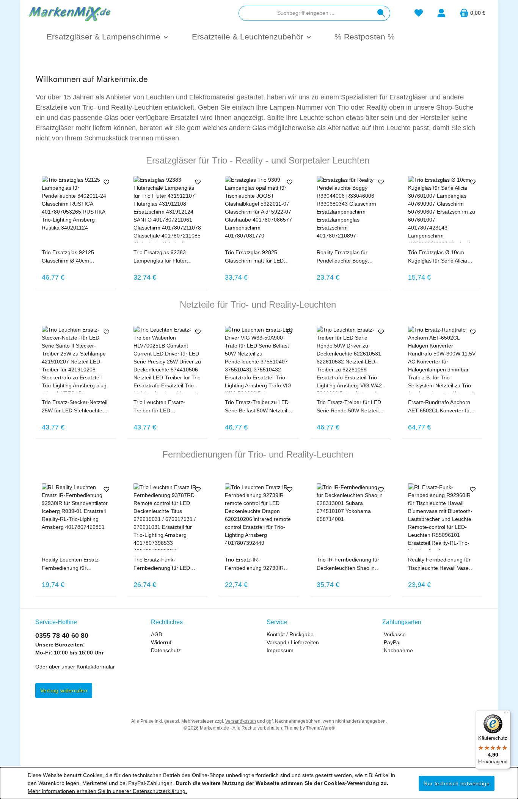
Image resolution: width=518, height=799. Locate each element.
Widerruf (161, 642)
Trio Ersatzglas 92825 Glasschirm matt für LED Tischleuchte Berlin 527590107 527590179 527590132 (254, 257)
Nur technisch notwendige (457, 783)
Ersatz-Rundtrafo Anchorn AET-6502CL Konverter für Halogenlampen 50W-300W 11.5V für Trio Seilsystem (441, 407)
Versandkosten (240, 721)
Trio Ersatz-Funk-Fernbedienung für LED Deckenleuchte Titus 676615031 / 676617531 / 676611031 (164, 564)
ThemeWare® (320, 728)
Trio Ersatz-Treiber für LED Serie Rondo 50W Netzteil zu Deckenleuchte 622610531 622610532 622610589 (349, 407)
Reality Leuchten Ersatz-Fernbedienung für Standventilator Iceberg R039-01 (71, 564)
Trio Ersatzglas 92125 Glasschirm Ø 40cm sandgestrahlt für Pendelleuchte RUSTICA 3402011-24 (71, 257)
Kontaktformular (96, 667)
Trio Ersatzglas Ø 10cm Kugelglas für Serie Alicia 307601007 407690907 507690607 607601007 (437, 257)
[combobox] (306, 13)
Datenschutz (166, 650)
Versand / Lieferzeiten (293, 642)
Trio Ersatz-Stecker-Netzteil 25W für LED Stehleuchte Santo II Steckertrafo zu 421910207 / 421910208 (74, 407)
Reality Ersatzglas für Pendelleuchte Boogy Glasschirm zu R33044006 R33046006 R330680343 (348, 257)
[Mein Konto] (441, 13)
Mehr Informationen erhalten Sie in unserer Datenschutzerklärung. (107, 791)
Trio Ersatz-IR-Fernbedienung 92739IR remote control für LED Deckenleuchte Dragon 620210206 (254, 564)
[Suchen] (381, 13)
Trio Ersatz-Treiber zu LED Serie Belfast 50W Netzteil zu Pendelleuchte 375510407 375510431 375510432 (257, 407)
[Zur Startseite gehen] (69, 13)
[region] (259, 229)
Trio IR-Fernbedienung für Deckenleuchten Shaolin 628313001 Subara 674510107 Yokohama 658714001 (348, 564)
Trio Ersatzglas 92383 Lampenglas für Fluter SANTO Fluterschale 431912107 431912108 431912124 (161, 257)
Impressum (280, 650)
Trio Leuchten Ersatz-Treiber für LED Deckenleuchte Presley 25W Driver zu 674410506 (167, 407)
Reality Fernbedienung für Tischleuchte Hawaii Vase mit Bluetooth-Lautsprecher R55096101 (440, 564)
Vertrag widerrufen (63, 690)
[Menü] (505, 714)
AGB (156, 634)
